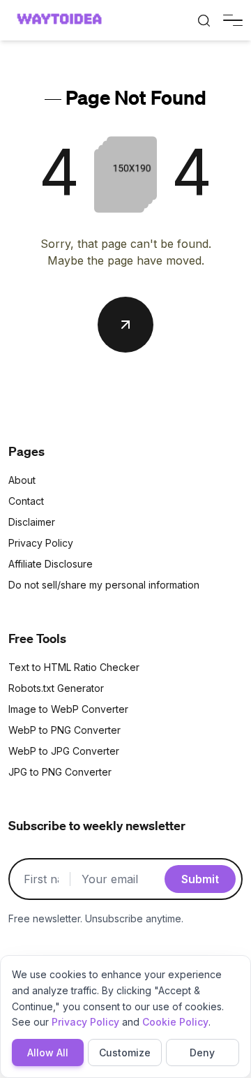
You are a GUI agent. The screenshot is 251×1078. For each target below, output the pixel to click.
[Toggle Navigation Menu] (233, 21)
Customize (125, 1052)
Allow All (47, 1052)
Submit (200, 879)
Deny (202, 1052)
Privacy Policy (85, 1022)
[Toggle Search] (204, 20)
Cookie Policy (175, 1022)
